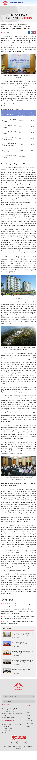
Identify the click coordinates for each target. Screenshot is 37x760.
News (15, 18)
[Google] (20, 742)
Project (28, 715)
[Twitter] (16, 742)
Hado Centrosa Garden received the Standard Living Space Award (22, 652)
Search (28, 726)
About (28, 713)
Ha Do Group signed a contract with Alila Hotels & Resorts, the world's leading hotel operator (22, 661)
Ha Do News (26, 18)
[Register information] (33, 696)
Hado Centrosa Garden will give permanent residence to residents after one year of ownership (21, 670)
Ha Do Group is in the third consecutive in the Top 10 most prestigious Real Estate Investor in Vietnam (17, 611)
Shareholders (30, 721)
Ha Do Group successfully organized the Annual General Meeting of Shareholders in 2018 (22, 634)
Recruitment (30, 723)
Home (7, 18)
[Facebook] (11, 742)
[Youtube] (25, 742)
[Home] (12, 2)
